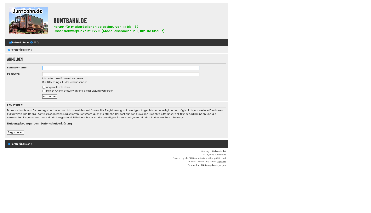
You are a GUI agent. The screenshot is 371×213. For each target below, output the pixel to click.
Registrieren (15, 132)
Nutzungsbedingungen (23, 123)
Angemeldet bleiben (57, 87)
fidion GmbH (219, 151)
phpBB (188, 158)
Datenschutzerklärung (56, 123)
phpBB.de (221, 161)
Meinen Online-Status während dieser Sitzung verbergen (79, 90)
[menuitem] (19, 42)
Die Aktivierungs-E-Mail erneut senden (64, 82)
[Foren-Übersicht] (28, 21)
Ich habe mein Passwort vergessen (63, 78)
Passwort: (13, 73)
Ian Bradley (220, 154)
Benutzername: (17, 67)
